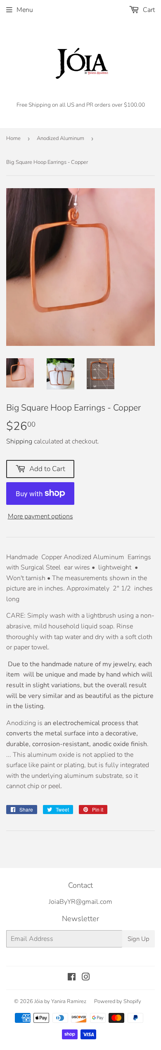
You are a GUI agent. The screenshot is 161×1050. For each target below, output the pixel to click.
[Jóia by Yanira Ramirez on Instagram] (86, 977)
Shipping (19, 441)
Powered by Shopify (117, 1001)
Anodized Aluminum (60, 138)
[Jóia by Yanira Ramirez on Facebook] (71, 977)
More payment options (40, 516)
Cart (148, 9)
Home (13, 138)
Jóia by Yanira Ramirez (60, 1001)
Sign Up (138, 939)
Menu (25, 9)
